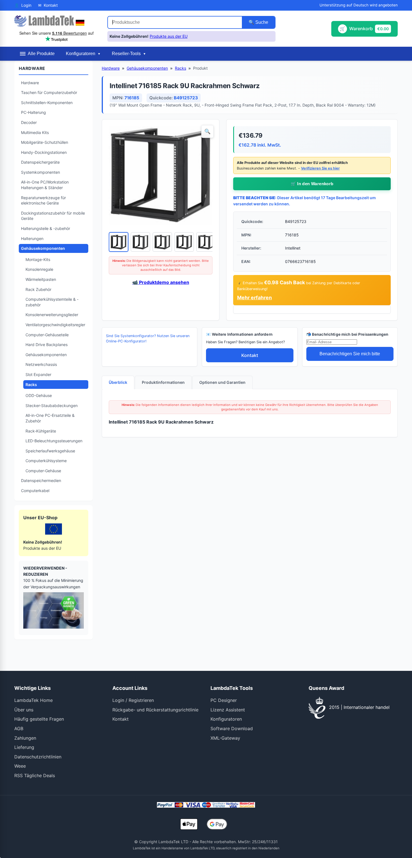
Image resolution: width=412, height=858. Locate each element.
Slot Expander (38, 374)
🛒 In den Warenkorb (312, 183)
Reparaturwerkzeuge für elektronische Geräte (43, 200)
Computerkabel (35, 490)
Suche (261, 22)
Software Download (231, 728)
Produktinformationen (163, 382)
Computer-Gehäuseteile (47, 334)
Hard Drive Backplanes (47, 344)
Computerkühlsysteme (46, 460)
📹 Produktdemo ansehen (160, 282)
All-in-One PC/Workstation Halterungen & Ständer (45, 185)
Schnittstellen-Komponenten (47, 102)
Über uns (23, 710)
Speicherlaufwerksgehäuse (50, 450)
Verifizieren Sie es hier (320, 168)
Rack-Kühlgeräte (41, 431)
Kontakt (249, 355)
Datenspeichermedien (41, 480)
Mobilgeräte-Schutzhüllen (44, 142)
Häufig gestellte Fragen (39, 719)
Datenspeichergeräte (40, 162)
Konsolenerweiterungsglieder (52, 314)
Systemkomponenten (40, 172)
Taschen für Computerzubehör (49, 92)
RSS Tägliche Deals (34, 775)
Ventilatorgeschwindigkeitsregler (55, 324)
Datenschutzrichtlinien (37, 757)
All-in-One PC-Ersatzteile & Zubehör (50, 418)
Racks (31, 384)
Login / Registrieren (133, 700)
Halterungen (32, 238)
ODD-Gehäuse (39, 395)
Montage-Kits (38, 259)
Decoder (29, 122)
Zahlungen (25, 738)
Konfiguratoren (226, 719)
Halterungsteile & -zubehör (45, 228)
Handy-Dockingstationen (44, 152)
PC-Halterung (33, 112)
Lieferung (24, 747)
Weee (20, 766)
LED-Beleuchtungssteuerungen (54, 440)
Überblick (118, 382)
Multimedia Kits (35, 132)
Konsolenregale (39, 269)
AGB (18, 728)
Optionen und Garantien (222, 382)
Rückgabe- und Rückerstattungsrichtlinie (155, 710)
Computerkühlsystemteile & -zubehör (52, 302)
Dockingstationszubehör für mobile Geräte (53, 216)
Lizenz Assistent (227, 710)
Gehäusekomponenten (43, 248)
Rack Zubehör (38, 289)
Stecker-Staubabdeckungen (52, 405)
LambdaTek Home (33, 700)
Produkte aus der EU (169, 36)
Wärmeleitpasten (41, 279)
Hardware (30, 82)
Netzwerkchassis (41, 364)
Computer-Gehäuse (43, 470)
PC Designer (223, 700)
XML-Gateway (225, 738)
